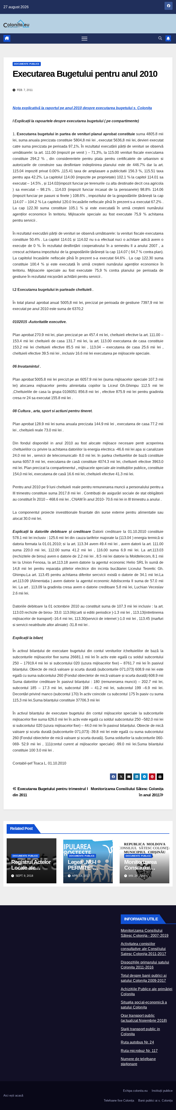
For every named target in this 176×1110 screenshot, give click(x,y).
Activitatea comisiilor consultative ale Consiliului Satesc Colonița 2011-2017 (143, 949)
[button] (160, 38)
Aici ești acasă (13, 1095)
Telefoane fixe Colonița (119, 1100)
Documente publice (26, 64)
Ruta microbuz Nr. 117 (139, 1051)
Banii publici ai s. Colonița (155, 1100)
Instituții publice (162, 1090)
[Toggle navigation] (84, 38)
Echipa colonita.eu (135, 1090)
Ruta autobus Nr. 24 (137, 1042)
